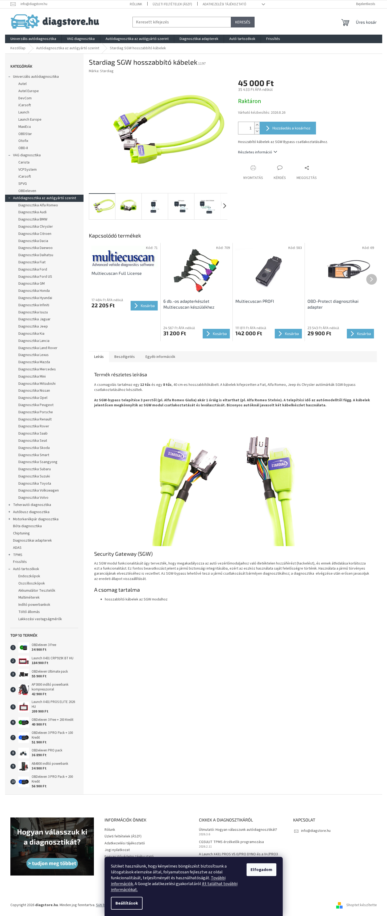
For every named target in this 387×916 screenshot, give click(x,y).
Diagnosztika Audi (32, 212)
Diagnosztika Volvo (33, 497)
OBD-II (23, 148)
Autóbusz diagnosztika (31, 512)
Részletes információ (255, 152)
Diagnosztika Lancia (33, 341)
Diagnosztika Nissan (34, 390)
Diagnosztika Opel (32, 397)
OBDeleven (27, 191)
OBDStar (25, 134)
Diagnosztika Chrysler (35, 226)
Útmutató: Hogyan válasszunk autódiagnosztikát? (238, 829)
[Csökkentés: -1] (257, 131)
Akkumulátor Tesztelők (36, 590)
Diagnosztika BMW (32, 219)
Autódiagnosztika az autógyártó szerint (44, 198)
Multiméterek (29, 597)
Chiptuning (21, 533)
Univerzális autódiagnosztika (36, 76)
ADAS (17, 547)
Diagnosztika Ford (32, 269)
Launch (23, 112)
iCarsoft (24, 105)
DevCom (25, 98)
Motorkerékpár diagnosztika (36, 519)
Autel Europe (28, 91)
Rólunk (136, 4)
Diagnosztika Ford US (35, 276)
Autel (22, 84)
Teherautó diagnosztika (32, 505)
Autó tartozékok (26, 569)
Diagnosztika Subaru (34, 469)
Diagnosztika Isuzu (33, 312)
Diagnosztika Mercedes (37, 369)
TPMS (17, 555)
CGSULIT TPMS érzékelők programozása (231, 842)
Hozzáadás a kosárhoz (291, 128)
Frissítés (20, 562)
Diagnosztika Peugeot (35, 405)
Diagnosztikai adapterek (32, 540)
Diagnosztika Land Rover (37, 348)
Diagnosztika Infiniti (33, 305)
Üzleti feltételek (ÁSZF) (172, 4)
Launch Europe (29, 119)
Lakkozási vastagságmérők (40, 619)
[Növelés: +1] (257, 125)
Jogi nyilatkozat (117, 850)
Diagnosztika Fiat (31, 262)
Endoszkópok (29, 576)
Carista (24, 162)
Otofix (23, 141)
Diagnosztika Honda (34, 290)
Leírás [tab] (99, 356)
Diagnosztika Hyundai (35, 298)
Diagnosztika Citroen (34, 233)
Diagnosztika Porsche (35, 412)
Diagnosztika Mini (32, 376)
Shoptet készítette (361, 905)
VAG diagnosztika (27, 155)
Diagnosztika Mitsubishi (37, 383)
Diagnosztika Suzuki (34, 476)
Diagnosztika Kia (31, 333)
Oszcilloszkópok (31, 583)
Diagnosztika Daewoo (35, 248)
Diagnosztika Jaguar (34, 319)
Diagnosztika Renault (35, 419)
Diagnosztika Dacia (33, 241)
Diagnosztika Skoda (34, 448)
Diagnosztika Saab (33, 433)
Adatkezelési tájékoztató (224, 4)
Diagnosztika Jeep (33, 326)
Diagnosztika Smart (33, 455)
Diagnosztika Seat (32, 440)
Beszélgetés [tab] (124, 356)
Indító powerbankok (34, 604)
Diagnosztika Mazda (34, 362)
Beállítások (126, 903)
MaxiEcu (24, 126)
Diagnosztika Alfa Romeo (38, 205)
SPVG (22, 183)
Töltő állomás (29, 612)
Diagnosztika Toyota (34, 483)
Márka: (101, 71)
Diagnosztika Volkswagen (38, 490)
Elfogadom (261, 870)
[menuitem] (33, 39)
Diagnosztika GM (31, 283)
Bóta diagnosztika (27, 526)
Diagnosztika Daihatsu (35, 255)
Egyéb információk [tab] (160, 356)
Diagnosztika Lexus (33, 355)
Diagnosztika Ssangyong (37, 462)
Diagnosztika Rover (33, 426)
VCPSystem (27, 169)
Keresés (242, 22)
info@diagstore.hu (316, 830)
